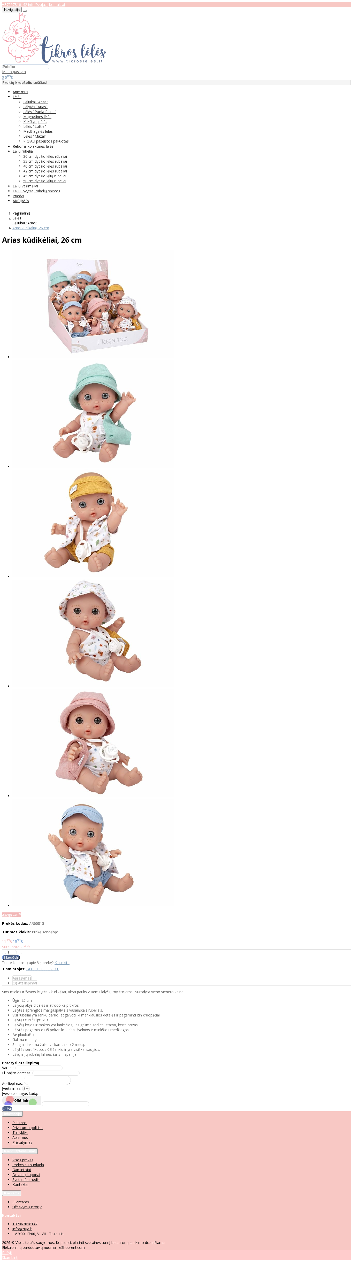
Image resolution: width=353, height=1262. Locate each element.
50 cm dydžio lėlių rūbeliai (44, 180)
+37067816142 (14, 4)
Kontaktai (57, 4)
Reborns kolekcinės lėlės (33, 146)
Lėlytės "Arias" (35, 106)
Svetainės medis (26, 1179)
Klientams (11, 1193)
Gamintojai (21, 1169)
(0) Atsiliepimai (25, 983)
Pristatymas (22, 1142)
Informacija (12, 1114)
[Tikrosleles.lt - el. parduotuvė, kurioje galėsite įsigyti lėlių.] (54, 61)
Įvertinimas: (11, 1088)
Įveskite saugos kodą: (20, 1093)
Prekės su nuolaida (28, 1164)
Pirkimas (19, 1122)
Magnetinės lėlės (37, 116)
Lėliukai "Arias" (35, 101)
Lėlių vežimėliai (25, 186)
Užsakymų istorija (27, 1206)
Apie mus (20, 91)
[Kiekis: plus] (19, 953)
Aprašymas (22, 978)
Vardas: (8, 1067)
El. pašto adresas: (16, 1072)
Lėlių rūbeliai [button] (23, 151)
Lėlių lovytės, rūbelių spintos (36, 190)
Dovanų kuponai (26, 1174)
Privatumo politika (27, 1127)
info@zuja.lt (38, 4)
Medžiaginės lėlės (38, 131)
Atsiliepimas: (12, 1083)
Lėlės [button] (17, 96)
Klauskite (62, 962)
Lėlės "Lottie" (34, 126)
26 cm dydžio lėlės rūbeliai (45, 156)
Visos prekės (22, 1159)
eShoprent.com (72, 1247)
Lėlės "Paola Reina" (39, 111)
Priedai (18, 195)
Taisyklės (20, 1132)
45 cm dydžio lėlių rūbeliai (44, 175)
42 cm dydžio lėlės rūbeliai (45, 171)
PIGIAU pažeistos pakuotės (46, 141)
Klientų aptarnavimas (20, 1151)
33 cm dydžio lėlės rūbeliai (45, 161)
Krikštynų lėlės (35, 121)
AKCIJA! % (21, 200)
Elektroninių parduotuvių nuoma (29, 1247)
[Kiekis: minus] (4, 953)
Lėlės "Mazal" (34, 136)
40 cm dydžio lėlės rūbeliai (45, 166)
